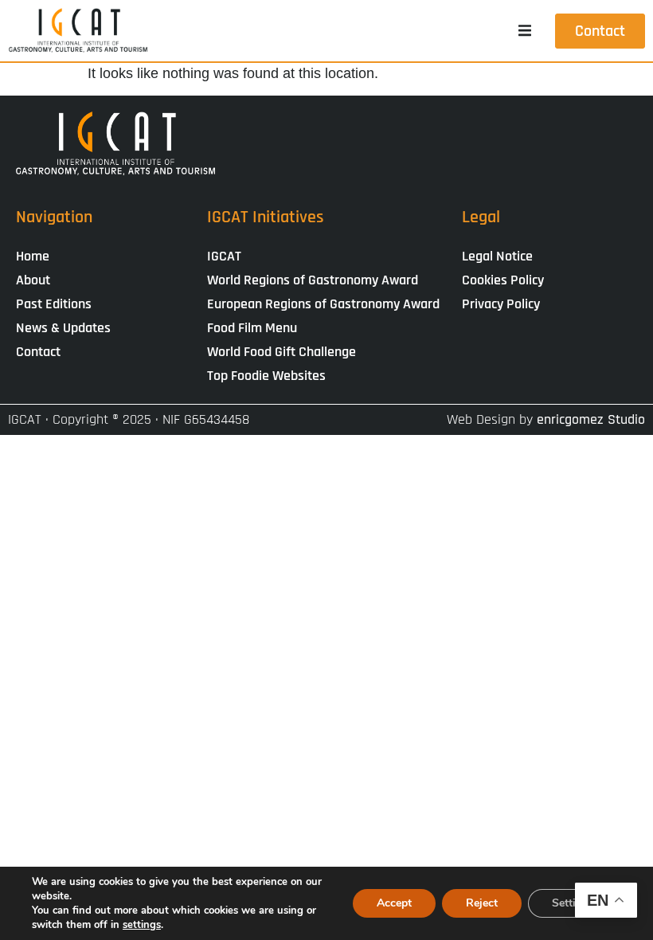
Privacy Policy (501, 304)
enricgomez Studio (591, 419)
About (33, 280)
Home (32, 256)
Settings (573, 903)
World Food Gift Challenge (281, 352)
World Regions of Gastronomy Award (312, 280)
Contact (38, 352)
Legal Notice (497, 256)
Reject (482, 903)
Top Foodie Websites (266, 375)
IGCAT (224, 256)
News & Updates (63, 328)
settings (142, 925)
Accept (394, 903)
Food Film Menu (252, 328)
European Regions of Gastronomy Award (323, 304)
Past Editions (54, 304)
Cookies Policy (503, 280)
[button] (524, 31)
